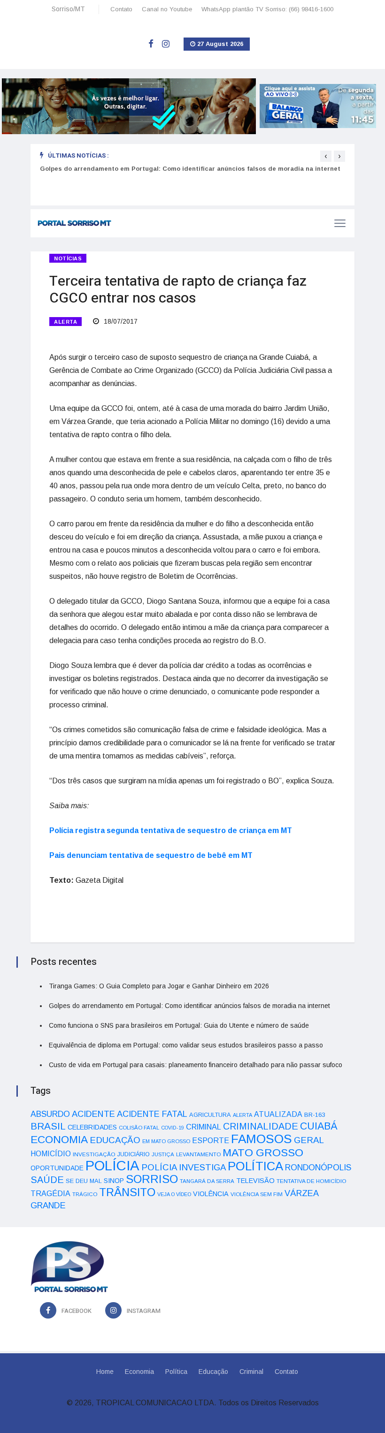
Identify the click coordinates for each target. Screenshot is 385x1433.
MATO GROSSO (263, 1152)
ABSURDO (50, 1114)
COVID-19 (172, 1127)
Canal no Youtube (167, 9)
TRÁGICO (84, 1194)
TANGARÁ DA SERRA (207, 1181)
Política (176, 1371)
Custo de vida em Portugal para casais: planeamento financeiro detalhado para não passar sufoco (195, 1065)
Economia (139, 1371)
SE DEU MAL (84, 1180)
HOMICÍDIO (51, 1154)
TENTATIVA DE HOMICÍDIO (311, 1181)
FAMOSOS (261, 1139)
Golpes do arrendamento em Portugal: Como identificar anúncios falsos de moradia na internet (190, 168)
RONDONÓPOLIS (318, 1167)
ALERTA (65, 322)
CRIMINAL (203, 1126)
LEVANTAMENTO (198, 1154)
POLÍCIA (112, 1165)
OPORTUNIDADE (57, 1168)
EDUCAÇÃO (115, 1140)
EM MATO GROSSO (166, 1141)
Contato (121, 9)
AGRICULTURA (210, 1114)
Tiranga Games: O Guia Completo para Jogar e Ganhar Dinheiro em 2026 (159, 986)
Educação (213, 1371)
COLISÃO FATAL (139, 1127)
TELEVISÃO (255, 1180)
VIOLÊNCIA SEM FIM (257, 1194)
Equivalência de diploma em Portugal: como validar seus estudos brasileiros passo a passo (186, 1045)
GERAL (309, 1140)
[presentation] (325, 156)
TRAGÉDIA (50, 1193)
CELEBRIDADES (92, 1127)
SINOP (114, 1180)
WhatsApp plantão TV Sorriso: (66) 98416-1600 (267, 9)
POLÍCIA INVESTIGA (183, 1167)
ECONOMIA (59, 1139)
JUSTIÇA (163, 1154)
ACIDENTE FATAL (152, 1114)
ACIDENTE (93, 1114)
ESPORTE (210, 1140)
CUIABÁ (319, 1126)
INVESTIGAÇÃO (94, 1154)
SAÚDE (47, 1180)
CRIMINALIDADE (260, 1126)
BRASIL (48, 1126)
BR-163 (314, 1114)
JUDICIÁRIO (133, 1154)
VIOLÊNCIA (211, 1194)
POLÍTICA (255, 1166)
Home (105, 1371)
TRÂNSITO (127, 1192)
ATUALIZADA (278, 1114)
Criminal (251, 1371)
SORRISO (152, 1179)
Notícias (68, 258)
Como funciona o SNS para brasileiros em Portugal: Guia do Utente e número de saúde (179, 1025)
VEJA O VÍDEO (174, 1194)
